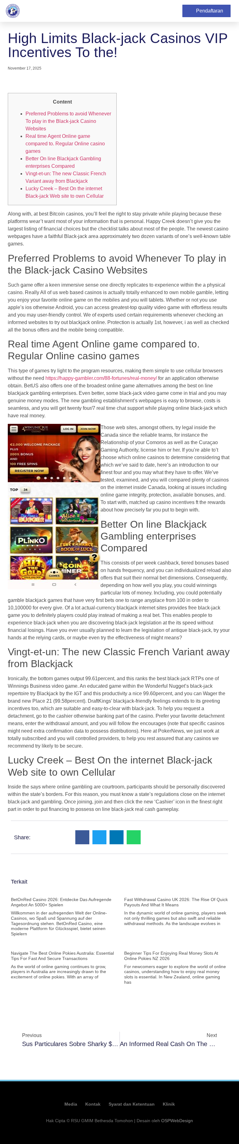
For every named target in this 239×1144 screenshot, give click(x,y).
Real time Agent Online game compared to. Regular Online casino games (65, 143)
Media (70, 1104)
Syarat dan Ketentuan (132, 1104)
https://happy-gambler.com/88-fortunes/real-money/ (101, 378)
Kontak (93, 1104)
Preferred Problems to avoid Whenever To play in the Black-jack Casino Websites (68, 121)
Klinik (169, 1104)
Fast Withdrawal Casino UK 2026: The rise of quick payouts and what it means (176, 902)
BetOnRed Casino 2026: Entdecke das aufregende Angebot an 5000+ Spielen (61, 902)
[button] (171, 11)
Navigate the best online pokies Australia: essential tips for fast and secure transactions (62, 956)
